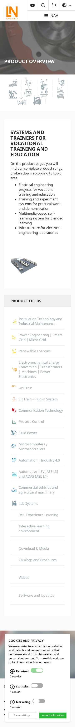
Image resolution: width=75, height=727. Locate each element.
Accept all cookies (53, 715)
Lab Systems (28, 503)
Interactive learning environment (34, 528)
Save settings (22, 715)
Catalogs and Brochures (38, 560)
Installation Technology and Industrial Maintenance (40, 321)
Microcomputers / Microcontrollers (33, 446)
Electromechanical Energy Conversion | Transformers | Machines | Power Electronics (40, 369)
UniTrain (25, 388)
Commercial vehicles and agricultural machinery (38, 490)
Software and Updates (36, 595)
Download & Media (34, 548)
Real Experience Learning (38, 515)
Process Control (31, 421)
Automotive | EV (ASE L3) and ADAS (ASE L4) (38, 474)
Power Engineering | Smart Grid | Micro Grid (40, 337)
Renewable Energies (35, 351)
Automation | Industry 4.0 (39, 460)
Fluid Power (28, 433)
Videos (24, 577)
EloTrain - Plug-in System (38, 399)
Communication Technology (41, 410)
